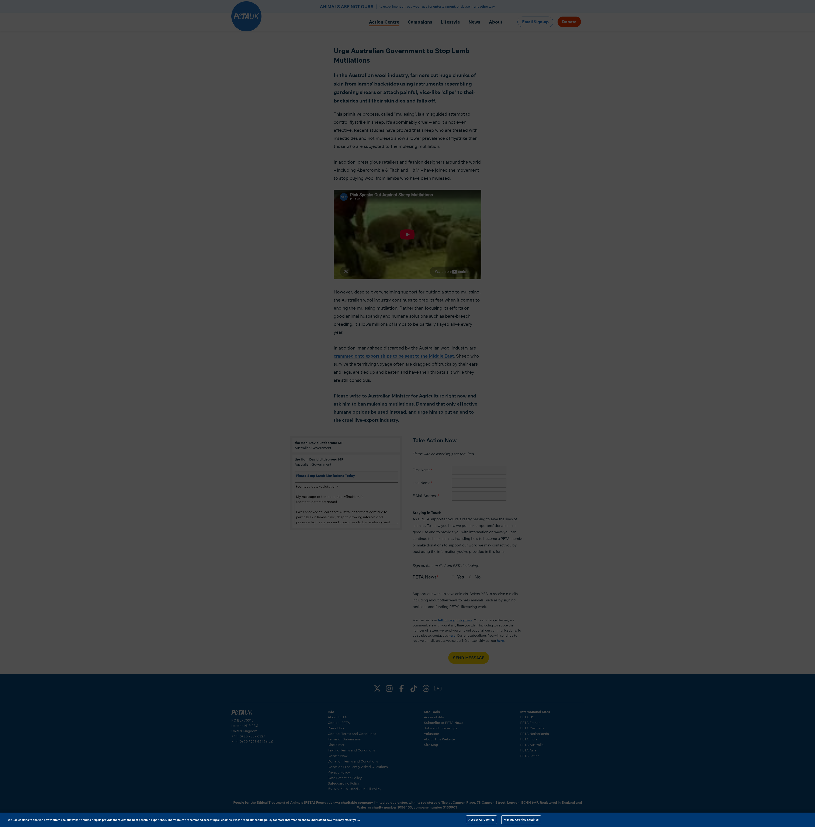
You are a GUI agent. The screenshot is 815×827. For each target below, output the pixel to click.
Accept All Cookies (481, 819)
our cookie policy (261, 819)
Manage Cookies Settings (521, 819)
